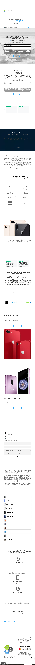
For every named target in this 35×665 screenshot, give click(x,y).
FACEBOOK (20, 623)
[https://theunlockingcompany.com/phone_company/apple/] (6, 302)
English (27, 663)
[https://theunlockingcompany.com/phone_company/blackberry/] (21, 302)
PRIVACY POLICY (21, 627)
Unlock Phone (17, 56)
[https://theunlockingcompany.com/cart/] (28, 27)
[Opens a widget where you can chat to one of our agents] (3, 663)
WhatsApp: (17, 21)
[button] (5, 302)
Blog (19, 629)
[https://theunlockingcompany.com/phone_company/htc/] (28, 302)
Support (20, 630)
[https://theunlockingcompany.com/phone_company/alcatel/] (14, 302)
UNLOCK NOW (17, 326)
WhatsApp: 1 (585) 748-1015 (25, 6)
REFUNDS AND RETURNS (23, 628)
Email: (17, 20)
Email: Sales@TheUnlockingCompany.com (14, 6)
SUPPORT (6, 6)
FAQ (19, 624)
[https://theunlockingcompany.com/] (10, 11)
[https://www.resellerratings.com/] (10, 621)
